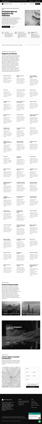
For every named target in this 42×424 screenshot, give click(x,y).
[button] (11, 377)
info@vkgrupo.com (21, 404)
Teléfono (34, 372)
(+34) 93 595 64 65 (21, 403)
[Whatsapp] (39, 421)
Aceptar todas (31, 1)
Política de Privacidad (34, 403)
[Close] (39, 414)
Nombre (27, 368)
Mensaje (27, 379)
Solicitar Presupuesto (5, 26)
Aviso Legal (33, 401)
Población (34, 375)
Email (27, 372)
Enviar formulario (32, 386)
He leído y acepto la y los (33, 384)
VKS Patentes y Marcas (8, 3)
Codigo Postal (28, 375)
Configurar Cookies (34, 407)
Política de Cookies (34, 402)
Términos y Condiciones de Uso (32, 384)
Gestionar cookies (37, 1)
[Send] (39, 418)
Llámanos (12, 26)
